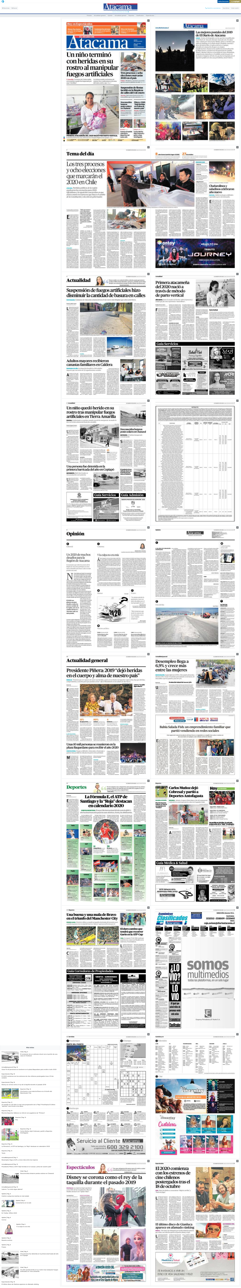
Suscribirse (226, 8)
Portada (89, 15)
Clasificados (140, 15)
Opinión (110, 15)
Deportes (131, 15)
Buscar (15, 8)
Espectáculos (150, 15)
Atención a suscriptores (214, 8)
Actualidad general (100, 15)
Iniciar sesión (235, 8)
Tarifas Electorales (223, 1)
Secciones (6, 8)
